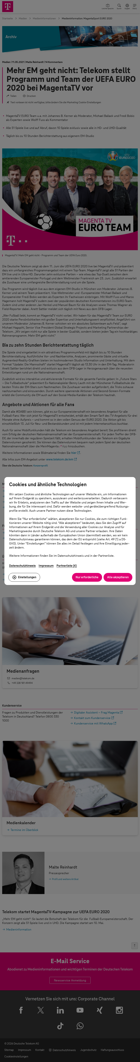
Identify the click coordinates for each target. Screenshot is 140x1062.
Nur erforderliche (87, 577)
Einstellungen (27, 577)
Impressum (46, 566)
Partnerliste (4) (67, 566)
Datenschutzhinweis (22, 566)
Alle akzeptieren (118, 577)
